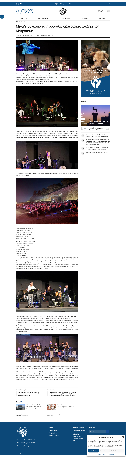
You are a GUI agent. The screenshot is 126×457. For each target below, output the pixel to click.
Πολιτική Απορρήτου (109, 454)
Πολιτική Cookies (101, 454)
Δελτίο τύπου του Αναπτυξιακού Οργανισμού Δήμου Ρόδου (61, 414)
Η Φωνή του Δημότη (54, 435)
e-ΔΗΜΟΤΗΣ (83, 18)
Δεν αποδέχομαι (104, 451)
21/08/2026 (29, 409)
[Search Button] (109, 4)
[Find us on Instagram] (18, 4)
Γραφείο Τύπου (53, 433)
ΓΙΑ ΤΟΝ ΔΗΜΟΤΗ (64, 18)
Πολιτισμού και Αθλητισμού (43, 35)
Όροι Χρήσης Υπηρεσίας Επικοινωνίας (77, 434)
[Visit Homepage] (63, 11)
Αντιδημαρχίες (22, 21)
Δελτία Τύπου (33, 35)
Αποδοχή (93, 451)
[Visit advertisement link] (95, 68)
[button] (2, 17)
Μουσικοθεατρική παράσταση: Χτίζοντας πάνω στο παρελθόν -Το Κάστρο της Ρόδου (65, 406)
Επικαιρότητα (53, 430)
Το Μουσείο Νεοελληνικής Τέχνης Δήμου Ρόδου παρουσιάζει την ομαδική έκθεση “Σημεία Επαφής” (34, 406)
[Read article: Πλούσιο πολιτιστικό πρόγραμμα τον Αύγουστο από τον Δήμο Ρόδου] (95, 115)
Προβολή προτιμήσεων (117, 451)
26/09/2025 (18, 35)
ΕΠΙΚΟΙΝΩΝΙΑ (102, 18)
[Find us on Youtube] (21, 4)
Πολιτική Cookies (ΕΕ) (78, 439)
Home (17, 21)
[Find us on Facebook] (16, 4)
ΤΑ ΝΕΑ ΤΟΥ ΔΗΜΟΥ (42, 18)
